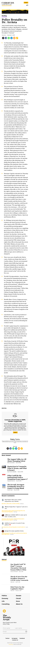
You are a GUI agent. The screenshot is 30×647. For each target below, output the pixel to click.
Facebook (22, 638)
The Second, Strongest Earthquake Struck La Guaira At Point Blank (15, 486)
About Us (19, 604)
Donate (26, 2)
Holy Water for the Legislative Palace (17, 588)
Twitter (7, 638)
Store (18, 601)
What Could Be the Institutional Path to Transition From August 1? (17, 477)
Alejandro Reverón (11, 480)
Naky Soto (4, 35)
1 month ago (15, 511)
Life (3, 601)
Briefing (4, 16)
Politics (4, 595)
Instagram (14, 638)
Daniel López (10, 490)
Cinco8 (18, 598)
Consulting (5, 604)
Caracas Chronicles (14, 571)
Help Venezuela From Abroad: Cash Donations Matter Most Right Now (14, 534)
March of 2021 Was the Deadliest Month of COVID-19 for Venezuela (19, 578)
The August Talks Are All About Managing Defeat (16, 460)
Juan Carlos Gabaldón (11, 471)
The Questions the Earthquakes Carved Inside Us (13, 527)
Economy (5, 598)
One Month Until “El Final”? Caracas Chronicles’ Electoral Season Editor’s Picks (18, 567)
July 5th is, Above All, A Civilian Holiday (11, 503)
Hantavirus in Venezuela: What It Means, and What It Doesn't (17, 468)
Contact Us (15, 640)
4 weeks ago (22, 503)
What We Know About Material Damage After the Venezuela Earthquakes (13, 511)
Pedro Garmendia (11, 462)
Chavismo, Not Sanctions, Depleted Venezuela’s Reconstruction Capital (13, 519)
